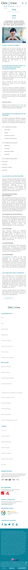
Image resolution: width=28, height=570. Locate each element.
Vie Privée (3, 464)
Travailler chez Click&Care (7, 357)
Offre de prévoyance (6, 408)
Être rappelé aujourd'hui (7, 504)
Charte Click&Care (5, 436)
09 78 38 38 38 (10, 6)
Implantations (4, 334)
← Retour (5, 8)
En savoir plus (8, 298)
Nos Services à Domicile (7, 346)
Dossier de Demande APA (7, 378)
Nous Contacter (5, 351)
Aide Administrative (6, 366)
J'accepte (22, 568)
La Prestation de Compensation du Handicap (11, 392)
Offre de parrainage (6, 414)
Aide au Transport (5, 372)
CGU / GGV (3, 430)
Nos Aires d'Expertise (6, 403)
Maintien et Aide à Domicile (7, 397)
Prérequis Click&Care (6, 453)
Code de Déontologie (6, 441)
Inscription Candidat (6, 340)
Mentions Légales (5, 447)
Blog (2, 323)
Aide (2, 317)
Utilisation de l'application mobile (9, 420)
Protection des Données (7, 459)
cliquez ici (11, 568)
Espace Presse (4, 329)
